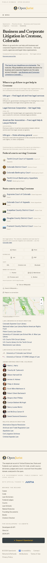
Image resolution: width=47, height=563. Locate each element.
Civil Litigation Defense (11, 434)
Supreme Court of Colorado (19, 194)
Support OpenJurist (23, 540)
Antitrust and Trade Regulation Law (16, 428)
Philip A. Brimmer (13, 384)
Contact (36, 551)
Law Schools (7, 506)
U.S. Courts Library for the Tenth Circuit (17, 342)
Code (4, 494)
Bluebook (37, 265)
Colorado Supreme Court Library (14, 324)
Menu (7, 15)
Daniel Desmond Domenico (17, 416)
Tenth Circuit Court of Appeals (20, 159)
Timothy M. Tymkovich (15, 370)
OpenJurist (6, 24)
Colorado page (7, 242)
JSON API (5, 534)
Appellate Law (8, 431)
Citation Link (22, 265)
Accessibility (25, 551)
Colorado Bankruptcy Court (19, 173)
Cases (4, 491)
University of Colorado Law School (19, 353)
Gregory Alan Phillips (15, 398)
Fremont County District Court (20, 226)
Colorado (14, 26)
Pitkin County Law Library (12, 332)
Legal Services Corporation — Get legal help (21, 108)
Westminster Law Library (12, 345)
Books (4, 515)
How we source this (9, 56)
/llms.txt (5, 530)
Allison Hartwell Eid (14, 375)
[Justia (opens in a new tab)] (29, 482)
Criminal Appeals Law (10, 437)
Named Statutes (8, 509)
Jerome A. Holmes (13, 379)
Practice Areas (17, 24)
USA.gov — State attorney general (17, 135)
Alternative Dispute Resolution (14, 425)
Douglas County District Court (20, 218)
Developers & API (8, 527)
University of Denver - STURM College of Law (23, 357)
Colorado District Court (17, 167)
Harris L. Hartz (12, 366)
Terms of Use (35, 554)
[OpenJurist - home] (23, 8)
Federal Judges (7, 500)
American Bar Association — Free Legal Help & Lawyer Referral (22, 121)
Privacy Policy (7, 557)
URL (8, 265)
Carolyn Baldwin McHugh (16, 402)
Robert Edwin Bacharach (16, 393)
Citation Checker (8, 518)
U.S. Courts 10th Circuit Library (14, 339)
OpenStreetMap (8, 316)
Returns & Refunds (9, 554)
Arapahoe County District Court (20, 210)
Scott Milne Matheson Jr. (16, 389)
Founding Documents (10, 512)
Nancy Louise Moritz (14, 407)
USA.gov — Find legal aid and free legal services (23, 96)
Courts (4, 503)
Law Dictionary (7, 497)
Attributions (23, 554)
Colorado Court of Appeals (18, 202)
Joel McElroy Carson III (15, 412)
